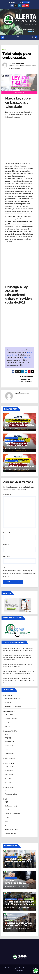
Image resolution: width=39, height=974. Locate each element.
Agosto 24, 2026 (12, 928)
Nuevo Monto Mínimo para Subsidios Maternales (19, 464)
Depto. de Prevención (12, 814)
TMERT (7, 750)
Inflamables (9, 770)
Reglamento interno (11, 829)
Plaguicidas (9, 774)
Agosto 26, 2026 (12, 865)
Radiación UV (9, 753)
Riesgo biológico (9, 758)
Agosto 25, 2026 (12, 907)
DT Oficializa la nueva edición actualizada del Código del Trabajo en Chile (17, 657)
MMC (7, 734)
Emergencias (7, 695)
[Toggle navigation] (17, 37)
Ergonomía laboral (10, 856)
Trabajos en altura (11, 794)
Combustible (9, 766)
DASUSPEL (9, 714)
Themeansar (19, 970)
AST (6, 802)
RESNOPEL (9, 778)
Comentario (7, 494)
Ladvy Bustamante (18, 63)
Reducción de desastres (13, 706)
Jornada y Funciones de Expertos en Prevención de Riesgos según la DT (18, 680)
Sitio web (6, 556)
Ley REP (8, 722)
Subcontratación (10, 833)
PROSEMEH (9, 742)
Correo (6, 544)
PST (6, 821)
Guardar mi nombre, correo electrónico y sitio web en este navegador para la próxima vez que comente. (19, 573)
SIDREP (8, 726)
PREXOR (8, 738)
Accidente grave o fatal (13, 698)
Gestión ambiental (11, 718)
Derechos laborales (11, 878)
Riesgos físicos (8, 787)
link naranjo (27, 357)
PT (6, 825)
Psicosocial (9, 746)
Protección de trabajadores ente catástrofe (26, 378)
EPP (6, 790)
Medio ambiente (8, 711)
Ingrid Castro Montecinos (12, 671)
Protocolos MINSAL (10, 731)
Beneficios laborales (11, 437)
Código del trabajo (11, 806)
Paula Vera (21, 428)
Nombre (6, 533)
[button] (32, 37)
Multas (7, 818)
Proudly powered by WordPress (14, 968)
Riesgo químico (8, 763)
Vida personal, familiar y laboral (14, 440)
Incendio (8, 702)
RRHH (4, 49)
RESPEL (8, 782)
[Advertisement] (19, 140)
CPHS (7, 810)
